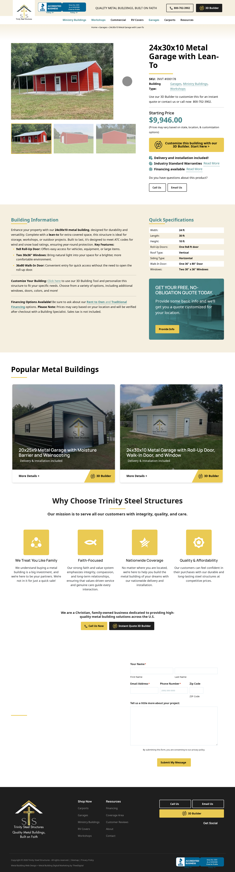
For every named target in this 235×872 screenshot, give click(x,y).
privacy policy (198, 749)
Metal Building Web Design (24, 865)
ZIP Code (195, 696)
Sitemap (75, 860)
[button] (187, 20)
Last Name (180, 676)
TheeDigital (78, 865)
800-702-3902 (201, 101)
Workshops (178, 89)
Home (94, 27)
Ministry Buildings (195, 84)
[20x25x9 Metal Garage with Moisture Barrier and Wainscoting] (63, 427)
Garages (103, 27)
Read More (211, 163)
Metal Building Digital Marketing (54, 865)
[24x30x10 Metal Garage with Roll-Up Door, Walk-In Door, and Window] (171, 427)
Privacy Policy (87, 860)
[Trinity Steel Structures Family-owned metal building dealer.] (23, 12)
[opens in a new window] (62, 8)
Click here (54, 281)
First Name (136, 676)
